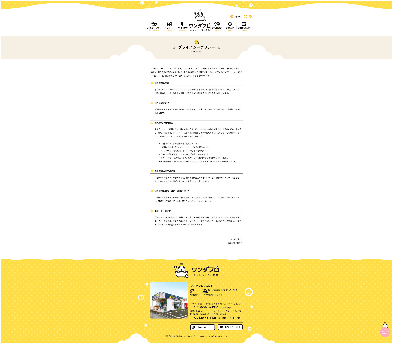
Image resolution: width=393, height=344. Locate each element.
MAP (205, 292)
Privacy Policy (193, 336)
